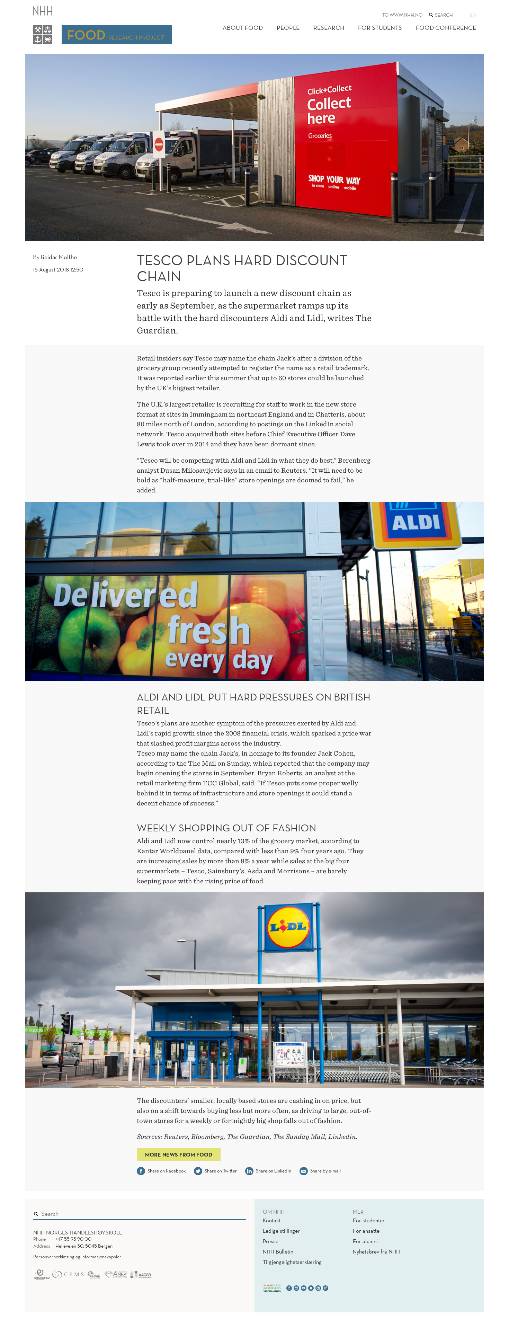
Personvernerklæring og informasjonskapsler (77, 1257)
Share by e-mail (325, 1171)
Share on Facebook (167, 1171)
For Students (380, 28)
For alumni (365, 1241)
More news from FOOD (178, 1154)
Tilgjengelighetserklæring (292, 1261)
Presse (270, 1241)
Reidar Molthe (59, 257)
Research (328, 28)
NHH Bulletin (278, 1251)
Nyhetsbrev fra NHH (376, 1251)
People (288, 28)
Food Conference (446, 28)
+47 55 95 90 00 (73, 1239)
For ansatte (366, 1230)
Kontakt (271, 1220)
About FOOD (243, 28)
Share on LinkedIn (273, 1171)
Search (231, 1211)
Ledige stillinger (281, 1230)
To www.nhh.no (402, 14)
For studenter (369, 1220)
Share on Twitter (221, 1171)
